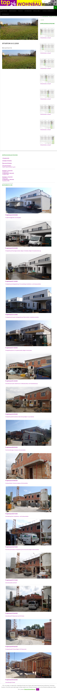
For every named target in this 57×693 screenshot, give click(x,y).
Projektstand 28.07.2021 (11, 513)
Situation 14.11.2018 (53, 16)
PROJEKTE (20, 10)
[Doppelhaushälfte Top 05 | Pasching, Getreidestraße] (47, 93)
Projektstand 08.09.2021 (11, 447)
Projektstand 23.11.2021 (11, 314)
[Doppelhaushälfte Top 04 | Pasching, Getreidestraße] (47, 78)
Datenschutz (5, 14)
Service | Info (36, 10)
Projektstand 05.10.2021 (11, 381)
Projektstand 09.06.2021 (11, 646)
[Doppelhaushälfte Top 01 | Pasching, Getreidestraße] (47, 32)
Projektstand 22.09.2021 (11, 414)
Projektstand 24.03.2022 (11, 215)
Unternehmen (28, 10)
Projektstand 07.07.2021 (11, 580)
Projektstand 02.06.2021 (11, 679)
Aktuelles (4, 10)
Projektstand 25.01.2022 (11, 248)
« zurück (42, 19)
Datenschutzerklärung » (30, 689)
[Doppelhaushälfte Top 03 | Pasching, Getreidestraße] (47, 62)
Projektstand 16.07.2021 (11, 547)
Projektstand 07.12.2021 (11, 281)
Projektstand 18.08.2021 (11, 480)
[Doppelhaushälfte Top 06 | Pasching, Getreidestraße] (47, 108)
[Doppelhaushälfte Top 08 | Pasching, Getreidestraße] (47, 139)
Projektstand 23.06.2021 (11, 613)
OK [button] (37, 689)
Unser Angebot (12, 10)
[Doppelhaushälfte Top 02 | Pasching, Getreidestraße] (47, 47)
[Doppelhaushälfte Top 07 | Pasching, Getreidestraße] (47, 124)
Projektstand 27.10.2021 (11, 347)
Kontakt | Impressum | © (48, 10)
